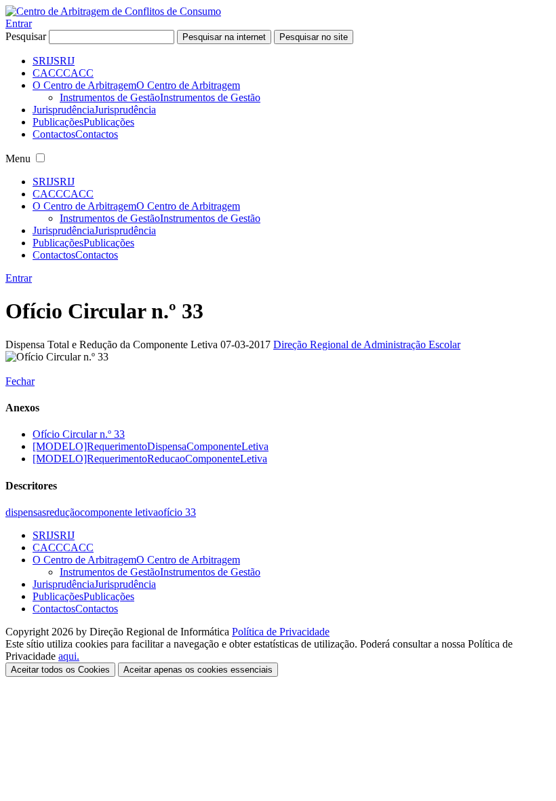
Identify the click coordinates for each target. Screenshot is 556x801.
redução (63, 512)
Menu (18, 158)
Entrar (18, 23)
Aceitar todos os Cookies (60, 670)
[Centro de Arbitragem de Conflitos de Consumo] (113, 11)
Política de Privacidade (281, 631)
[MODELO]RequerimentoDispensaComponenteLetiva (151, 446)
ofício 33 (177, 512)
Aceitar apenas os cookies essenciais (198, 670)
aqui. (68, 656)
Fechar (20, 381)
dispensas (25, 512)
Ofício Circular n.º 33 (79, 434)
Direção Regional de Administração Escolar (366, 344)
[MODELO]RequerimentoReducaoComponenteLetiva (150, 458)
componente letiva (119, 512)
